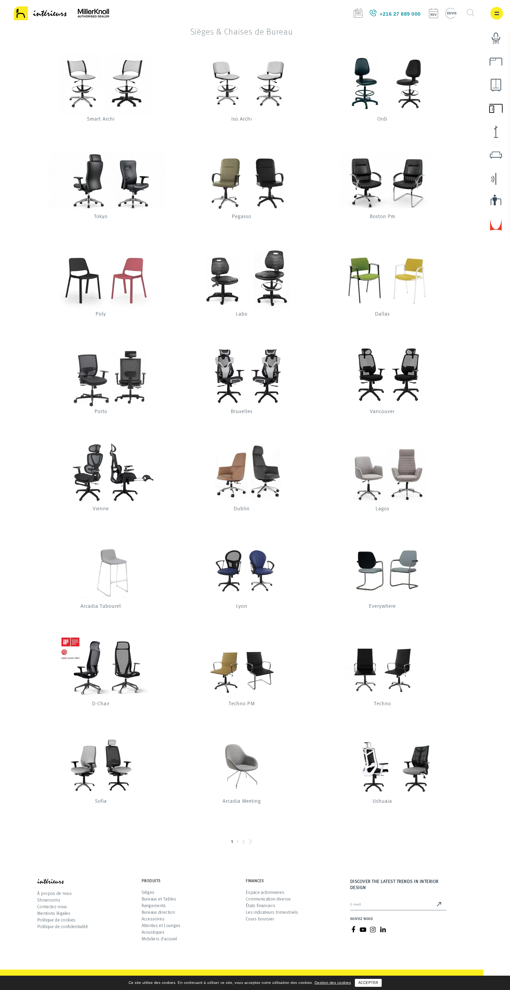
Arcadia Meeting (242, 801)
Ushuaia (382, 801)
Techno (382, 703)
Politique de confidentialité (62, 926)
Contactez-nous (52, 906)
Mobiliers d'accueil (159, 938)
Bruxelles (242, 411)
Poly (101, 313)
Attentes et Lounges (161, 925)
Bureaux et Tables (159, 898)
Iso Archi (241, 118)
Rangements (154, 905)
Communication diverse (268, 898)
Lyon (241, 606)
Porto (101, 411)
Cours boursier (260, 918)
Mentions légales (53, 913)
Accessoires (153, 918)
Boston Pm (382, 216)
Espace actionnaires (265, 892)
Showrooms (48, 899)
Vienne (101, 508)
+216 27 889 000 (400, 14)
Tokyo (101, 216)
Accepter (368, 983)
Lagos (382, 508)
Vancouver (382, 411)
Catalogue (358, 13)
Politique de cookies (56, 919)
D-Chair (101, 703)
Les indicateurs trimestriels (272, 912)
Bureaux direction (158, 912)
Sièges (148, 892)
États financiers (260, 905)
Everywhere (382, 606)
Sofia (101, 801)
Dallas (382, 313)
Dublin (242, 508)
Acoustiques (153, 932)
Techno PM (242, 703)
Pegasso (241, 216)
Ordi (382, 118)
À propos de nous (54, 893)
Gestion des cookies (332, 982)
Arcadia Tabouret (100, 606)
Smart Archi (100, 118)
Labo (242, 313)
